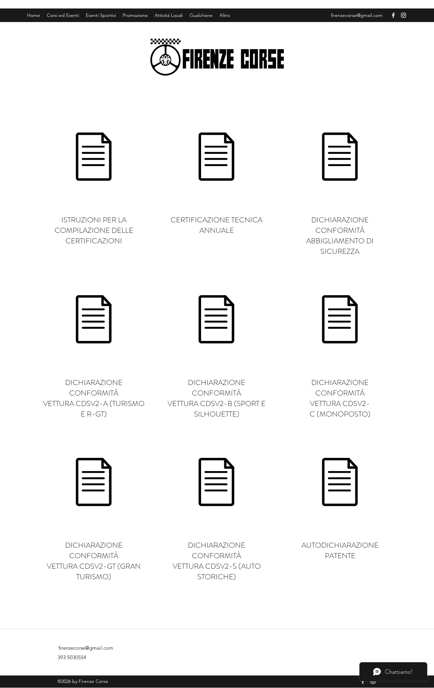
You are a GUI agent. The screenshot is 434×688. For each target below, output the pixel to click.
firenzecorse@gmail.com (356, 15)
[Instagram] (403, 15)
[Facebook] (393, 15)
